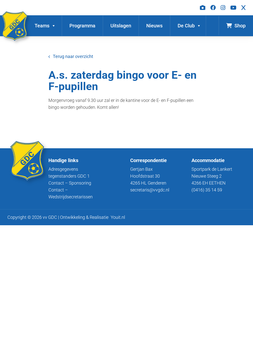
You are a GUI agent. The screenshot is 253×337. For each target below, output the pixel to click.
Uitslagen (120, 26)
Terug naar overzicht (73, 56)
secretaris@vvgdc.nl (149, 189)
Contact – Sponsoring (69, 183)
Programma (82, 26)
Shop (240, 26)
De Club (186, 26)
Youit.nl (118, 217)
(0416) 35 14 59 (206, 189)
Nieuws (154, 26)
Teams (42, 26)
